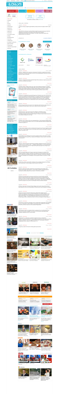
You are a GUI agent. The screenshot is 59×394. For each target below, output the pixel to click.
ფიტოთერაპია (9, 28)
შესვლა (45, 0)
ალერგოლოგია (9, 29)
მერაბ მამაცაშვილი (10, 128)
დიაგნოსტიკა (10, 80)
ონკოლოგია (10, 70)
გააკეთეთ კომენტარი (48, 38)
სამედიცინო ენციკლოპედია (12, 46)
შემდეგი (41, 233)
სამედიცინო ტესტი (11, 78)
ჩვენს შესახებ (13, 0)
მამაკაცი (8, 23)
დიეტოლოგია (9, 31)
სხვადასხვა (9, 48)
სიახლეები (9, 20)
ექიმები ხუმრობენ (10, 43)
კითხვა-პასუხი (9, 100)
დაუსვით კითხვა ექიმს (35, 19)
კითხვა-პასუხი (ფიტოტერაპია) (23, 296)
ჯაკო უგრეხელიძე (10, 131)
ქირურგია (9, 35)
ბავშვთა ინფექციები (10, 116)
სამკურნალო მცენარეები (34, 299)
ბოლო (43, 233)
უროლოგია (25, 70)
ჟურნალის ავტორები (10, 82)
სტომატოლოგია (10, 26)
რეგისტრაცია (50, 0)
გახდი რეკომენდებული (47, 41)
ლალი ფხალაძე (10, 127)
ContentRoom (48, 236)
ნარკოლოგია (9, 32)
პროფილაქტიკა (10, 45)
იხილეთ (49, 76)
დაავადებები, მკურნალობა (11, 42)
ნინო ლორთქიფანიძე (11, 130)
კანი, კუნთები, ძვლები (11, 34)
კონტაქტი (22, 0)
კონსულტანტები (10, 124)
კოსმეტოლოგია (9, 40)
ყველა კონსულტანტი (13, 133)
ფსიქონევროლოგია (10, 37)
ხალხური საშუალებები (22, 299)
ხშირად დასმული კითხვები (30, 0)
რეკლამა (17, 0)
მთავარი (8, 0)
